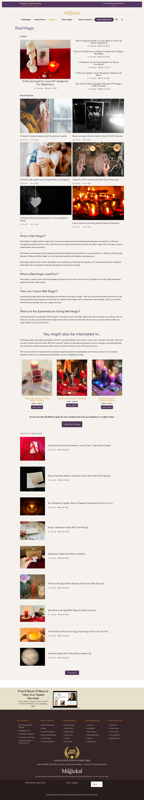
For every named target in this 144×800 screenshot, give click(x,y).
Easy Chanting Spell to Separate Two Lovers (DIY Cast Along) (79, 476)
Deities (44, 728)
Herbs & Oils (68, 742)
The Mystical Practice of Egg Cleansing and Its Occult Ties (78, 631)
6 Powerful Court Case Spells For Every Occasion (98, 63)
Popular (52, 19)
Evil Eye (67, 738)
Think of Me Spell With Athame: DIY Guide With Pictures (76, 584)
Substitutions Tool (24, 731)
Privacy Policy (114, 728)
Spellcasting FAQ (92, 735)
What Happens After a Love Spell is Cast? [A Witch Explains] (99, 42)
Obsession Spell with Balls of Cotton (66, 554)
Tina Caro (39, 88)
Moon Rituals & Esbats (49, 735)
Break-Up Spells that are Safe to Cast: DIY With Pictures (97, 136)
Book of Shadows (85, 19)
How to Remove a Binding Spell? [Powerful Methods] (95, 223)
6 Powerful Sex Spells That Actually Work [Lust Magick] (44, 180)
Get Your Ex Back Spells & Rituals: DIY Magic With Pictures (99, 85)
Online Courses (92, 742)
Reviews (90, 738)
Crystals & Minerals (48, 742)
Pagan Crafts (68, 732)
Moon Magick (67, 19)
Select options (37, 407)
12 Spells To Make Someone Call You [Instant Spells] (43, 136)
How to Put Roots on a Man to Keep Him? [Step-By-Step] (99, 52)
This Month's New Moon (27, 737)
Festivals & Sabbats (48, 732)
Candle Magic (46, 738)
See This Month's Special (30, 5)
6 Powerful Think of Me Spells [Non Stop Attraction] (95, 180)
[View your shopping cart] (116, 20)
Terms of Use (114, 732)
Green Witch (68, 735)
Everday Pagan (69, 725)
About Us (90, 725)
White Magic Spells (48, 725)
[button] (57, 20)
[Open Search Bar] (122, 20)
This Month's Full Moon (26, 734)
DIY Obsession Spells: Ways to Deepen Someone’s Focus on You (80, 503)
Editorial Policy (114, 738)
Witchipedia (25, 19)
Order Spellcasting (104, 19)
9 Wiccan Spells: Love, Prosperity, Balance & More (99, 74)
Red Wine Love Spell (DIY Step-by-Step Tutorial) (71, 610)
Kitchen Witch (68, 728)
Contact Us (113, 5)
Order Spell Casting (72, 424)
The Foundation (115, 735)
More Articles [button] (72, 673)
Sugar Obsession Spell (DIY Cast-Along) (68, 527)
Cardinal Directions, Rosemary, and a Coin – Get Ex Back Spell (79, 445)
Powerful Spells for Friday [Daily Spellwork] (69, 653)
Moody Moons (39, 19)
